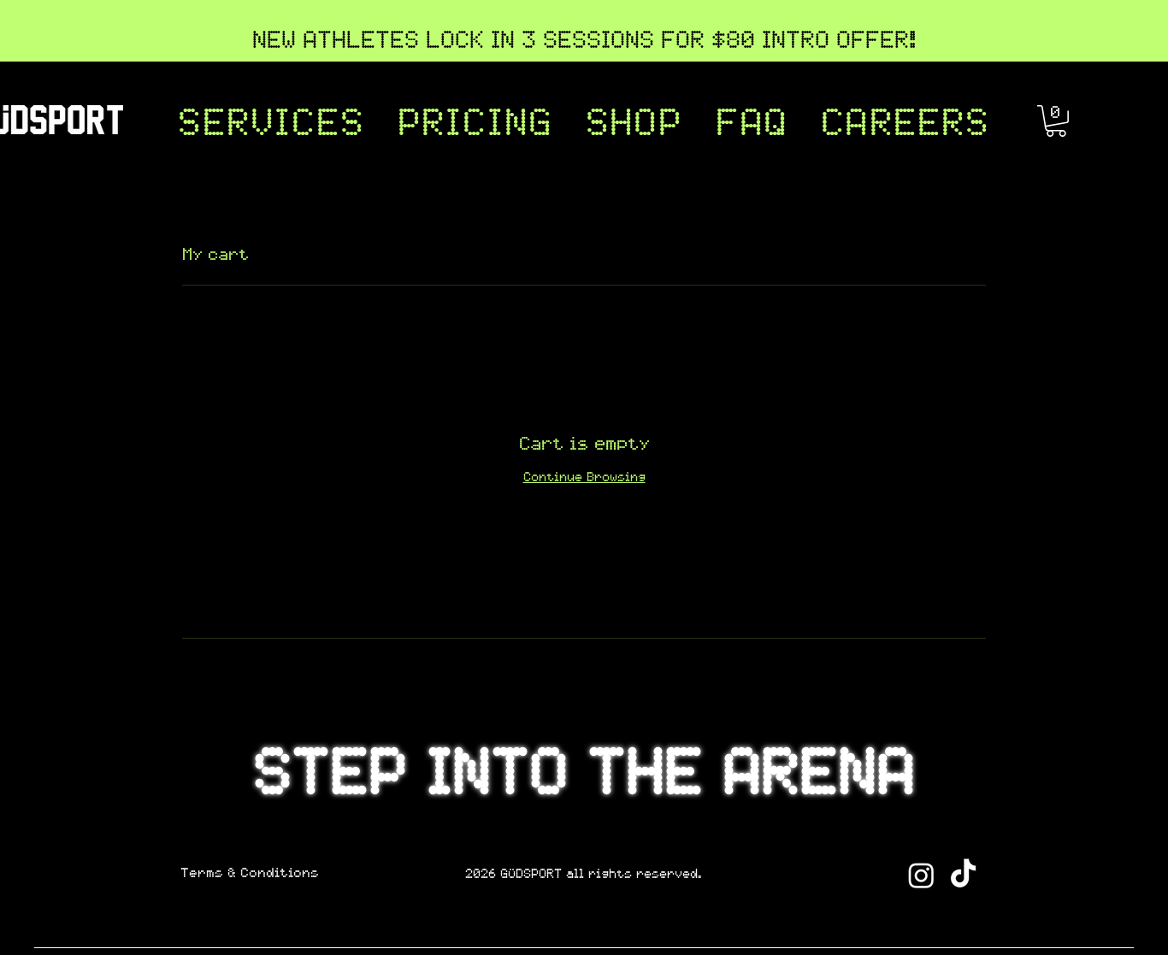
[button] (271, 125)
